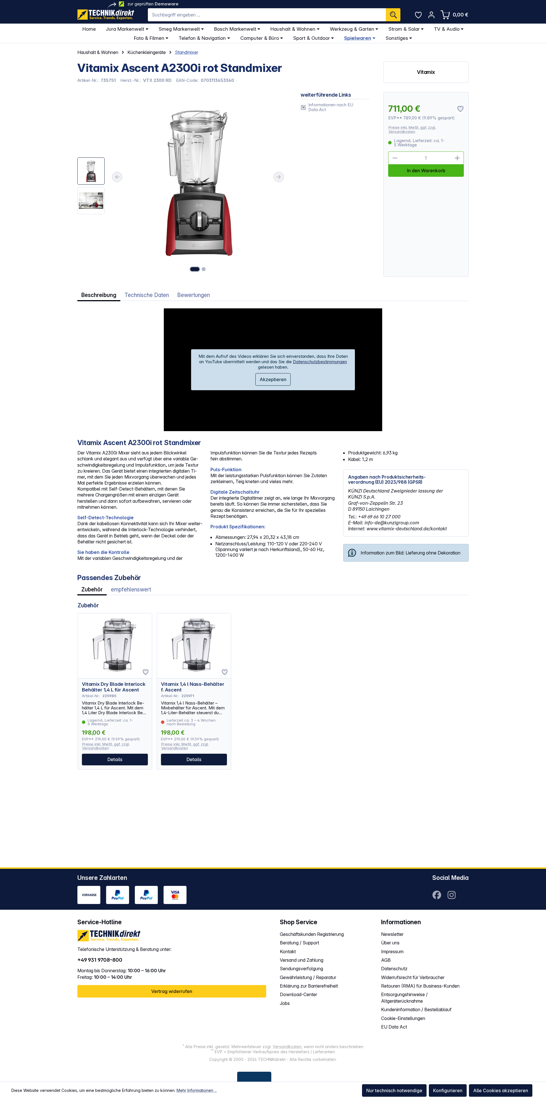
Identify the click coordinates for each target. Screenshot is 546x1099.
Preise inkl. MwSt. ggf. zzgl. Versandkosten (412, 129)
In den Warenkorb (426, 170)
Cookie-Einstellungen (403, 1018)
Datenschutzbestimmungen (320, 361)
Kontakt (288, 951)
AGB (386, 960)
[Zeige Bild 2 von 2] (204, 269)
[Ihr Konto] (431, 15)
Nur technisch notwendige (394, 1090)
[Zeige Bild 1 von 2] (194, 269)
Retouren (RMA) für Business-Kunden (420, 986)
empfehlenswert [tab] (131, 589)
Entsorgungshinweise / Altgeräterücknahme (404, 998)
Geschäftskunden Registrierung (312, 934)
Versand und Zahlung (301, 960)
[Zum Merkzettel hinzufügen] (145, 672)
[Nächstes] (278, 177)
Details (114, 759)
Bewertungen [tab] (193, 295)
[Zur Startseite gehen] (105, 14)
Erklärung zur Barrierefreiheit (309, 986)
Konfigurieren (447, 1090)
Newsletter (392, 934)
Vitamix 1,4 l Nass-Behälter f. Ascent (192, 687)
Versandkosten (287, 1046)
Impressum (392, 951)
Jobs (285, 1003)
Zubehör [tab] (92, 589)
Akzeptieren (273, 379)
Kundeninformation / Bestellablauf (416, 1009)
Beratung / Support (299, 943)
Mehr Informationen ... (197, 1090)
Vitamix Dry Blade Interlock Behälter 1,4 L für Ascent (114, 687)
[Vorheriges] (117, 177)
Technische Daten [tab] (147, 295)
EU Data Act (394, 1027)
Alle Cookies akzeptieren (500, 1090)
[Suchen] (393, 14)
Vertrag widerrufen (171, 991)
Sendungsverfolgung (301, 968)
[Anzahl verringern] (394, 158)
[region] (182, 184)
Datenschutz (394, 968)
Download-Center (298, 994)
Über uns (390, 943)
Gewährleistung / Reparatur (308, 977)
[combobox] (267, 14)
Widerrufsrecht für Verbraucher (412, 977)
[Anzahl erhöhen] (457, 158)
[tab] (98, 295)
